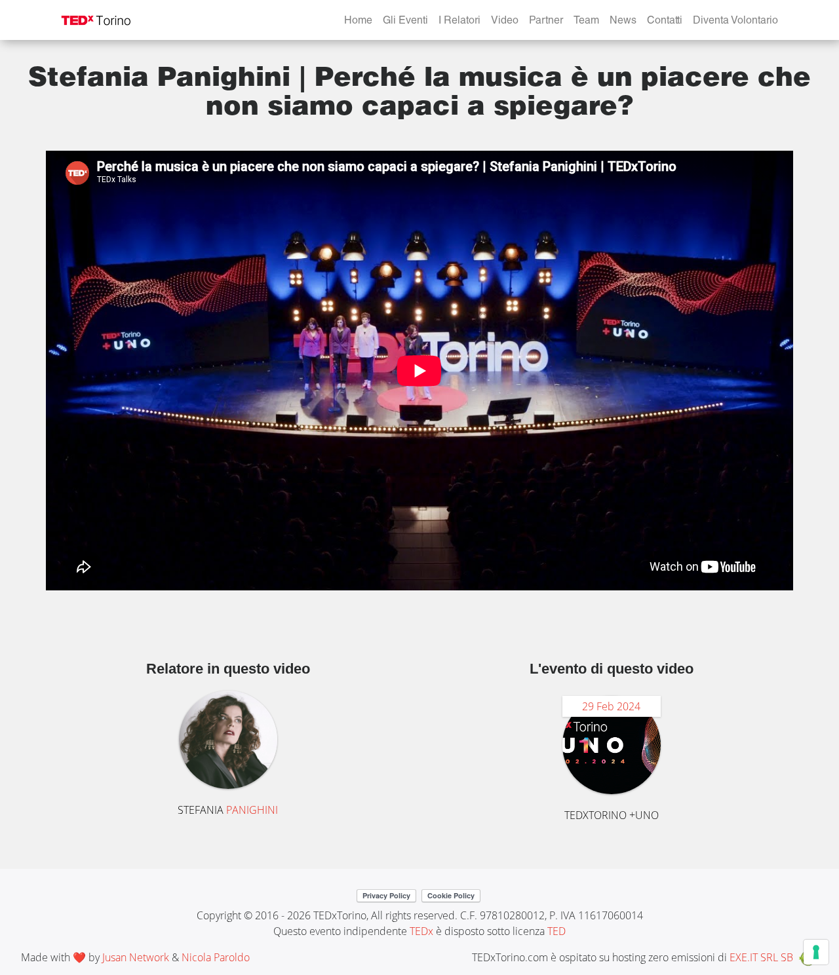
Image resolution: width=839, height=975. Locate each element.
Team (586, 21)
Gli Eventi (405, 21)
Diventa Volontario (735, 21)
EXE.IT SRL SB (761, 957)
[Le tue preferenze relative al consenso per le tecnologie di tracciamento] (816, 952)
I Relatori (459, 21)
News (623, 21)
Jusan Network (135, 957)
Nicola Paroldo (216, 957)
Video (504, 21)
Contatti (664, 21)
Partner (546, 21)
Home (358, 21)
